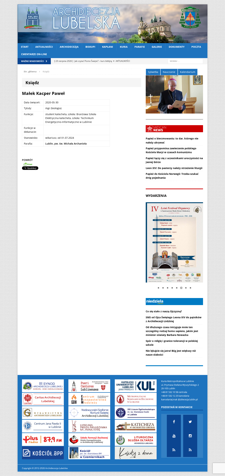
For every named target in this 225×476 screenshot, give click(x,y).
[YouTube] (174, 436)
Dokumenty (177, 46)
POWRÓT (27, 160)
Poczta (196, 46)
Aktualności (44, 46)
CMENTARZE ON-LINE (34, 54)
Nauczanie (169, 72)
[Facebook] (174, 422)
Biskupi (90, 46)
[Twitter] (190, 422)
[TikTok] (174, 450)
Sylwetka (153, 72)
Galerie (157, 46)
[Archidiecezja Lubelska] (112, 23)
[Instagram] (190, 436)
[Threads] (190, 450)
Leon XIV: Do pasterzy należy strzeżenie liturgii (174, 168)
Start (24, 46)
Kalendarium (187, 72)
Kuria (124, 46)
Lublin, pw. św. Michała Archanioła (66, 143)
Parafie (139, 46)
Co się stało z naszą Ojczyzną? (164, 311)
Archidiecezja (69, 46)
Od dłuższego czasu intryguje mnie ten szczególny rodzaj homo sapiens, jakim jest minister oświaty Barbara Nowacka (172, 331)
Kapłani (107, 46)
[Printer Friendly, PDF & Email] (28, 164)
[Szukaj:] (185, 60)
